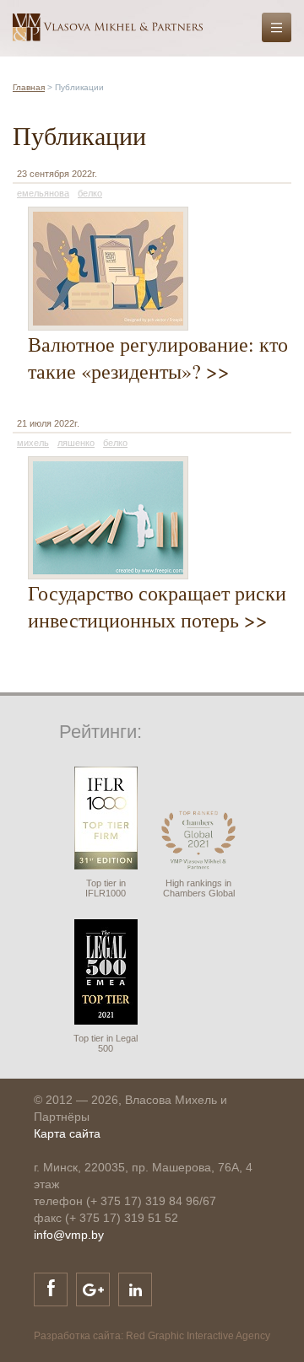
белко (90, 193)
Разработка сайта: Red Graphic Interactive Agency (152, 1336)
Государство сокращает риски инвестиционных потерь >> (157, 606)
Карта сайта (67, 1133)
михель (33, 443)
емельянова (43, 193)
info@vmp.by (69, 1234)
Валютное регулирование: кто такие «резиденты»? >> (158, 358)
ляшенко (76, 443)
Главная (29, 87)
